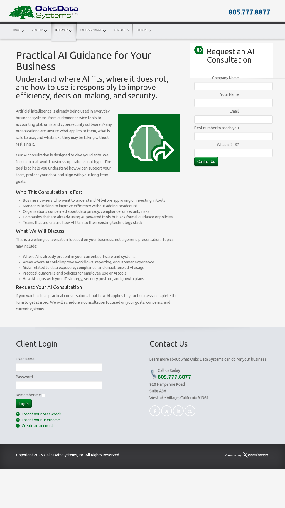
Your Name (229, 94)
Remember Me (28, 395)
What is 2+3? (228, 144)
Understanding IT (91, 30)
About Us (37, 30)
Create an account (37, 426)
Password (24, 377)
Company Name (225, 78)
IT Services (61, 30)
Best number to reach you (216, 128)
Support (142, 30)
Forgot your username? (41, 420)
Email (234, 111)
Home (16, 30)
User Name (25, 359)
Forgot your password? (41, 414)
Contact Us (121, 30)
